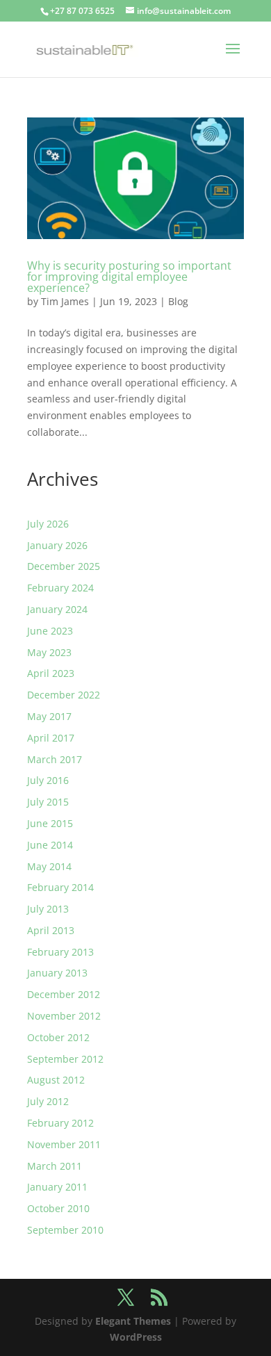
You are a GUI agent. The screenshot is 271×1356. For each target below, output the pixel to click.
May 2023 (49, 652)
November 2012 (64, 1015)
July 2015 (48, 801)
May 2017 (49, 716)
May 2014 (49, 866)
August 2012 (56, 1079)
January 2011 (57, 1186)
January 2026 (57, 545)
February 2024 (60, 587)
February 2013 (60, 951)
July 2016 (48, 780)
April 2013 (50, 930)
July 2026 (48, 523)
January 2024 (57, 609)
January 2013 (57, 972)
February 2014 (60, 887)
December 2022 (63, 694)
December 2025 (63, 566)
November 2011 (64, 1144)
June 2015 (50, 823)
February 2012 (60, 1122)
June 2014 (50, 844)
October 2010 (58, 1208)
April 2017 (50, 737)
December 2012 (63, 994)
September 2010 (65, 1229)
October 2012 (58, 1037)
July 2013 (48, 908)
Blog (178, 301)
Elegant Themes (133, 1321)
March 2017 (54, 759)
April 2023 (50, 673)
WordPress (136, 1336)
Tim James (65, 301)
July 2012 (48, 1101)
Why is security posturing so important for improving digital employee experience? (129, 276)
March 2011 (54, 1166)
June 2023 (50, 630)
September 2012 (65, 1058)
